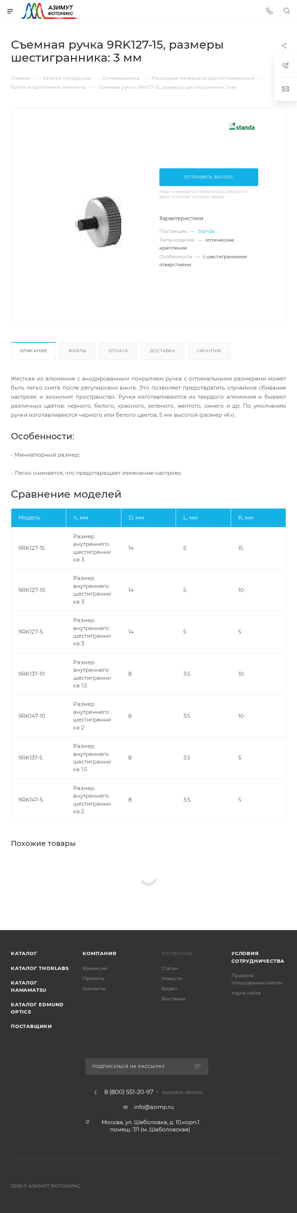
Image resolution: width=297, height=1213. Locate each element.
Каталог (24, 953)
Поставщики (31, 1026)
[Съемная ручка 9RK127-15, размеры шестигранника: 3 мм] (98, 222)
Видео (169, 988)
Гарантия (209, 350)
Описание (33, 350)
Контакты (94, 988)
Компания (99, 953)
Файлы (77, 350)
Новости (172, 978)
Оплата (118, 350)
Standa (206, 231)
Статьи (170, 968)
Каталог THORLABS (40, 968)
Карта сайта (246, 993)
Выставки (173, 999)
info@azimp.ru (154, 1106)
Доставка (162, 350)
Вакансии (95, 968)
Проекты (93, 978)
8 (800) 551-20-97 (128, 1092)
